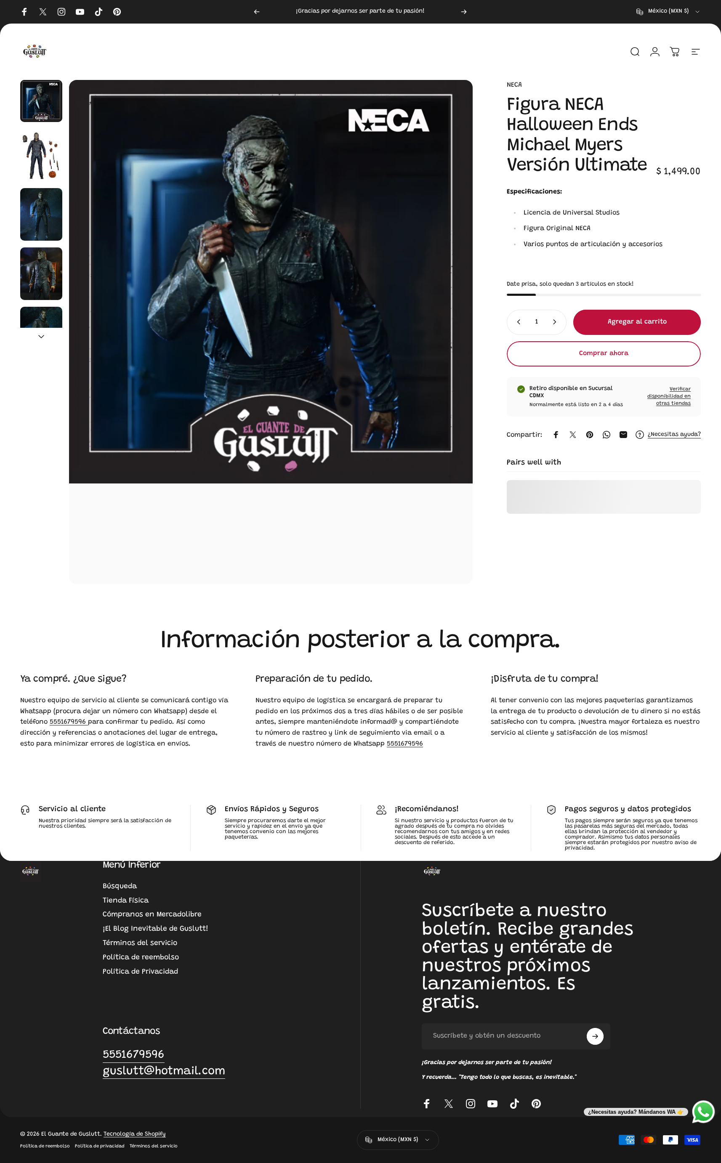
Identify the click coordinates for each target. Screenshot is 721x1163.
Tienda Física (126, 901)
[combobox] (668, 12)
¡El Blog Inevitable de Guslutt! (155, 929)
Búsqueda (120, 886)
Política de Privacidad (140, 972)
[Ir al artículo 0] (41, 101)
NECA (514, 85)
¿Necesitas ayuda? (674, 434)
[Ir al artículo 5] (41, 333)
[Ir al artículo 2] (41, 155)
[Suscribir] (595, 1036)
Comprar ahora (603, 353)
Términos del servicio (140, 943)
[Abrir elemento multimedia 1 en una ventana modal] (271, 332)
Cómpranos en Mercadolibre (152, 915)
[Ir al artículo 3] (41, 214)
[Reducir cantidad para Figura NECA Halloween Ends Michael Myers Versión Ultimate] (517, 322)
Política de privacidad (100, 1146)
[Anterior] (256, 12)
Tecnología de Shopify (135, 1134)
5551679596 (69, 722)
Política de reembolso (141, 957)
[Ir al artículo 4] (41, 273)
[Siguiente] (464, 12)
